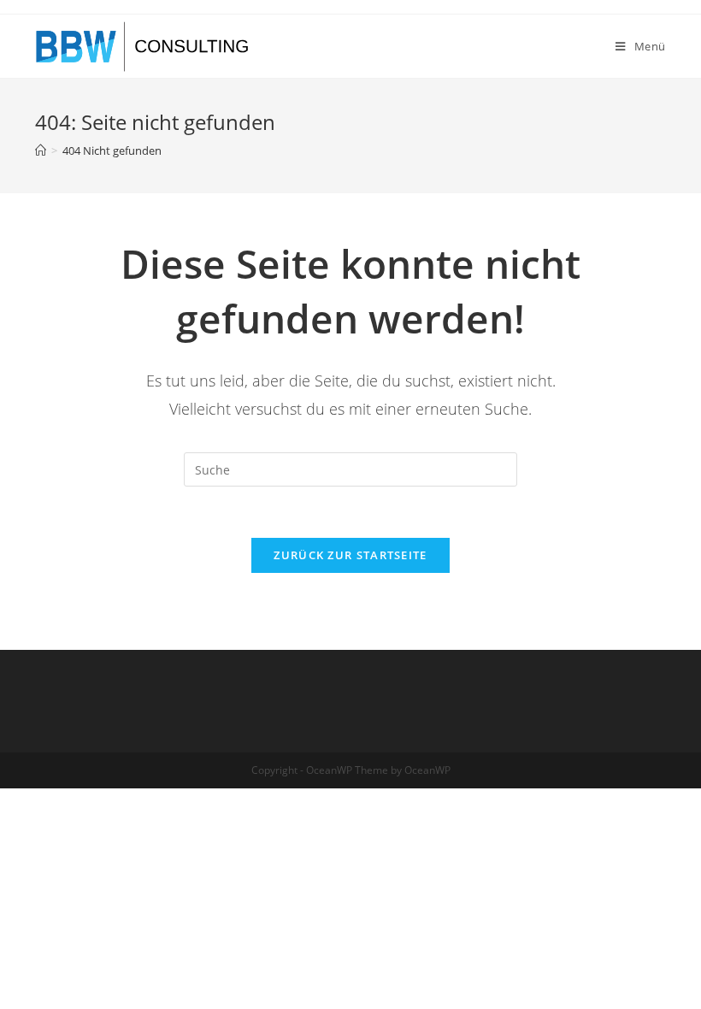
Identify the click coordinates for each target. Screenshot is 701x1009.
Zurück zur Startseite (350, 555)
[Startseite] (40, 150)
